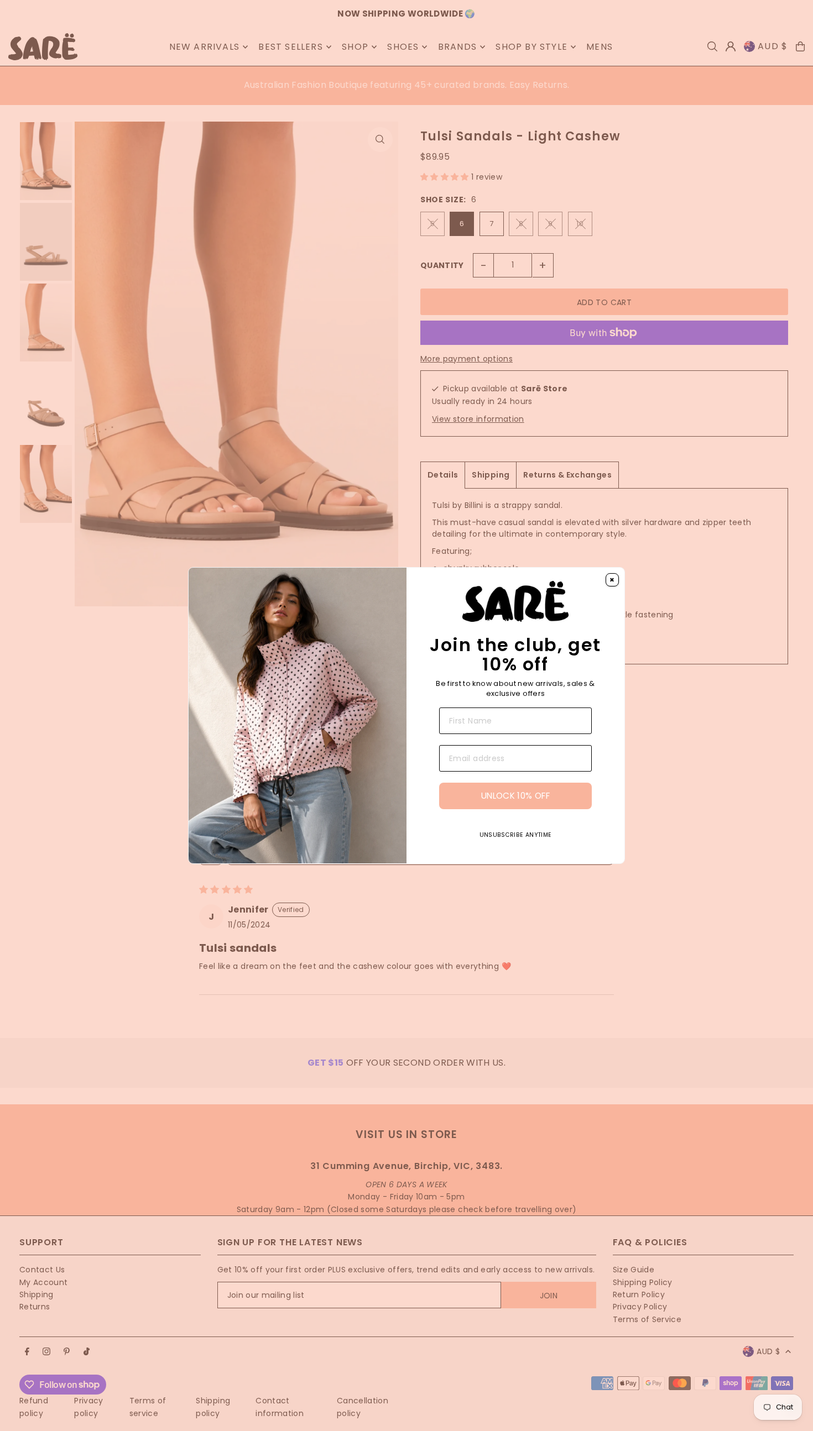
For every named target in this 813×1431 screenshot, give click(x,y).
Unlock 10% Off (515, 795)
